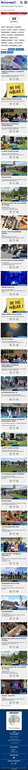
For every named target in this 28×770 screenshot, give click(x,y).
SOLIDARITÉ (21, 40)
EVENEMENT (14, 32)
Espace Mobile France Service (12, 99)
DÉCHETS (9, 29)
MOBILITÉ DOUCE (14, 37)
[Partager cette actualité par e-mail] (10, 79)
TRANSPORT (4, 42)
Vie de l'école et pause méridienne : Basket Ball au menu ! (13, 420)
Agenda (13, 750)
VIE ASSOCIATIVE (18, 42)
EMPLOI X (3, 52)
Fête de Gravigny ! (8, 339)
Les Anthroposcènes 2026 (10, 527)
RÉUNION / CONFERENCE (7, 40)
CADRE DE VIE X (19, 49)
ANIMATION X (11, 49)
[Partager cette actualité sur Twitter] (17, 79)
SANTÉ (16, 40)
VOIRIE (20, 45)
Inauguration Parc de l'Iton (10, 583)
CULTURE (3, 29)
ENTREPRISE (22, 29)
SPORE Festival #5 (8, 287)
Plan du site (3, 768)
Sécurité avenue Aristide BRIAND (13, 260)
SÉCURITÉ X (10, 52)
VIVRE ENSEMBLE (13, 45)
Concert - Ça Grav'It (8, 695)
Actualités (7, 13)
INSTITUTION (10, 35)
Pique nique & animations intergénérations (10, 124)
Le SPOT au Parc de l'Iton (10, 151)
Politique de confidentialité (20, 768)
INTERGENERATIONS (19, 35)
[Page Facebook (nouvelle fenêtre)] (14, 757)
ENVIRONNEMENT (5, 32)
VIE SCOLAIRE (4, 45)
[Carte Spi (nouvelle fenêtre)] (15, 764)
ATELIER (3, 27)
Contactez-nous (14, 751)
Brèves (20, 13)
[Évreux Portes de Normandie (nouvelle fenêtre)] (12, 764)
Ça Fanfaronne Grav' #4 (9, 392)
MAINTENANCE (4, 37)
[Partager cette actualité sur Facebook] (14, 79)
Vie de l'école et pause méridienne (13, 474)
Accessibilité (14, 769)
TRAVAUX (10, 42)
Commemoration (7, 611)
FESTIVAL (3, 35)
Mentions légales (10, 768)
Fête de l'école (6, 177)
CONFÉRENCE (18, 27)
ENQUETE (15, 29)
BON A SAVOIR (10, 27)
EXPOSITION (21, 32)
